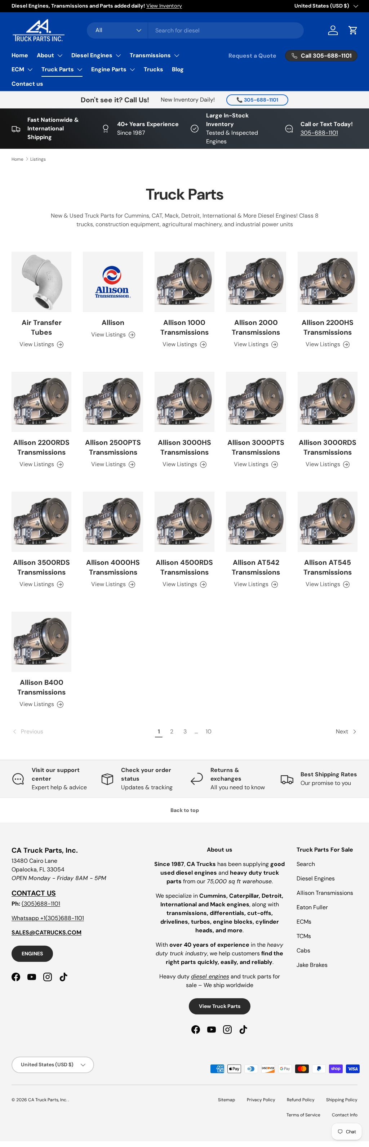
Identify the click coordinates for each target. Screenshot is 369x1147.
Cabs (303, 950)
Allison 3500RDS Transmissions (41, 567)
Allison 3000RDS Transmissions (327, 447)
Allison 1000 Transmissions (184, 327)
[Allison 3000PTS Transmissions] (255, 401)
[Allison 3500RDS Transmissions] (41, 521)
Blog (178, 69)
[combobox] (195, 30)
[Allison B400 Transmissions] (41, 641)
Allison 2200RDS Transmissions (41, 447)
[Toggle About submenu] (59, 55)
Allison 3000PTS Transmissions (255, 447)
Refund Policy (301, 1100)
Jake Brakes (312, 965)
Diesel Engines (91, 55)
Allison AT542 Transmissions (256, 567)
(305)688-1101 (41, 903)
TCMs (304, 936)
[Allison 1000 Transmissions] (184, 281)
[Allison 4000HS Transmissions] (112, 521)
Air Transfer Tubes (42, 327)
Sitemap (226, 1100)
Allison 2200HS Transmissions (328, 327)
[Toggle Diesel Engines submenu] (118, 55)
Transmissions (150, 55)
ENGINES (32, 953)
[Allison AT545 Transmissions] (327, 521)
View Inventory (164, 6)
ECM (18, 69)
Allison (113, 322)
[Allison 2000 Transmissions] (255, 281)
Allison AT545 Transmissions (327, 567)
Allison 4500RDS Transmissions (184, 567)
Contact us (27, 84)
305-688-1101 (319, 133)
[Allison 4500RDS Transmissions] (184, 521)
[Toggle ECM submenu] (30, 69)
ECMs (304, 921)
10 (209, 731)
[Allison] (112, 281)
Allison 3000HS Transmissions (184, 447)
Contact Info (344, 1115)
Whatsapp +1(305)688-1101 (48, 918)
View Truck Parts (219, 1006)
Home (20, 55)
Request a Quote (252, 55)
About (45, 55)
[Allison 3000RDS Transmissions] (327, 401)
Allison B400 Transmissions (41, 687)
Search (306, 864)
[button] (353, 30)
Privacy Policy (261, 1100)
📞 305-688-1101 (257, 100)
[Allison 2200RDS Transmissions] (41, 401)
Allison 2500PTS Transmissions (113, 447)
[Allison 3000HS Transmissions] (184, 401)
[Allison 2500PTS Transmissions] (112, 401)
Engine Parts (108, 69)
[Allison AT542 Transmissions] (255, 521)
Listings (38, 159)
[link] (82, 731)
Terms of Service (303, 1115)
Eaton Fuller (312, 907)
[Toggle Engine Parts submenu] (132, 69)
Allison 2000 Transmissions (256, 327)
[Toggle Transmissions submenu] (176, 55)
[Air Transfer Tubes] (41, 281)
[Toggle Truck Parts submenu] (79, 69)
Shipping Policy (341, 1100)
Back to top (184, 810)
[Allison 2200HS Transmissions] (327, 281)
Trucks (153, 69)
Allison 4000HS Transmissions (113, 567)
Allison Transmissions (325, 893)
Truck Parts (57, 69)
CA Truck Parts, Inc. (48, 1100)
